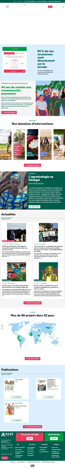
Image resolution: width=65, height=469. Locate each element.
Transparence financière (19, 456)
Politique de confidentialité (56, 452)
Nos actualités (43, 447)
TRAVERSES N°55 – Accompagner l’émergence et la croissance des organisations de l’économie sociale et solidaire (52, 383)
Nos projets (30, 451)
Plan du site (55, 447)
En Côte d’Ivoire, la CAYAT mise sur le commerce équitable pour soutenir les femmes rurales (46, 287)
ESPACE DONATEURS (42, 1)
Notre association (20, 447)
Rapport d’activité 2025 (20, 406)
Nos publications (43, 451)
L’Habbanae (42, 449)
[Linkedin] (25, 1)
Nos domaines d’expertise (31, 448)
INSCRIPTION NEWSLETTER (54, 1)
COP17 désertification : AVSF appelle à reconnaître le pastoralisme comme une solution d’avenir (14, 248)
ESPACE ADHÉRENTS (31, 1)
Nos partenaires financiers (19, 452)
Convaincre (30, 453)
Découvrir (3, 154)
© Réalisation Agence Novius (56, 456)
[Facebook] (14, 1)
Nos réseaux (18, 449)
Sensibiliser (30, 455)
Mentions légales (56, 449)
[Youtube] (19, 1)
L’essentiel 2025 (19, 379)
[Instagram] (22, 1)
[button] (63, 6)
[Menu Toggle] (7, 6)
